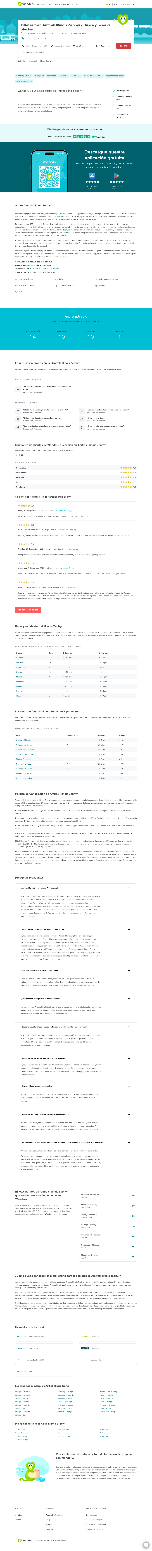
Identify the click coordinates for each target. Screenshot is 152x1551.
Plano (68, 216)
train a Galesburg (21, 1433)
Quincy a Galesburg (107, 1412)
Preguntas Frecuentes (114, 76)
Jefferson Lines (96, 1360)
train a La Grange (21, 1439)
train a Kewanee (21, 1436)
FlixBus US (95, 1337)
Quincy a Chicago (23, 740)
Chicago (19, 658)
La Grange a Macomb (65, 1405)
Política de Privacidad (95, 1529)
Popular (76, 76)
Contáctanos (91, 1515)
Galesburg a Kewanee (25, 749)
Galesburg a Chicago (24, 745)
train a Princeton (106, 1433)
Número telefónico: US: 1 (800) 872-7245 (33, 265)
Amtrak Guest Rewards (41, 253)
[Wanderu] (26, 4)
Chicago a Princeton (22, 1412)
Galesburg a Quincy (65, 1398)
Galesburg (20, 667)
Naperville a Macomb (25, 764)
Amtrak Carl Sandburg (35, 1348)
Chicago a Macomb (68, 587)
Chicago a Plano (21, 1408)
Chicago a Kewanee (70, 549)
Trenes (49, 4)
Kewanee (20, 681)
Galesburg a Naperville (66, 1395)
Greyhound (95, 1348)
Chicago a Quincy (21, 1415)
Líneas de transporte (95, 1520)
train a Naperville (64, 1436)
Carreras (49, 1529)
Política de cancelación (93, 76)
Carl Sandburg (65, 233)
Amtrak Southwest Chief (36, 1360)
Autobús (18, 1515)
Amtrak (63, 213)
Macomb (52, 216)
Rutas (63, 76)
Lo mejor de (39, 76)
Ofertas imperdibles (24, 81)
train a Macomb (63, 1429)
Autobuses (41, 4)
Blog (77, 4)
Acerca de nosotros (54, 1515)
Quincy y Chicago (93, 213)
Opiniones (51, 76)
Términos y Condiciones (96, 1524)
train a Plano (104, 1429)
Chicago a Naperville (22, 1405)
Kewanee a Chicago (67, 568)
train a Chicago (20, 1429)
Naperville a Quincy (107, 1398)
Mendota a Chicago (64, 510)
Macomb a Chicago (64, 1408)
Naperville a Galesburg (108, 1392)
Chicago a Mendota (24, 778)
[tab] (27, 40)
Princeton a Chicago (24, 773)
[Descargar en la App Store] (92, 176)
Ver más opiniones (28, 610)
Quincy (19, 672)
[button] (108, 4)
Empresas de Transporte (64, 4)
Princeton (60, 216)
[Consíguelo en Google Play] (117, 176)
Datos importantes (23, 76)
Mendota (20, 677)
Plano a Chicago (23, 759)
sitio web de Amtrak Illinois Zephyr (44, 268)
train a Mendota (63, 1433)
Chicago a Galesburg (67, 530)
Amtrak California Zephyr (36, 1337)
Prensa (49, 1524)
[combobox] (31, 46)
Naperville (20, 691)
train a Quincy (105, 1436)
